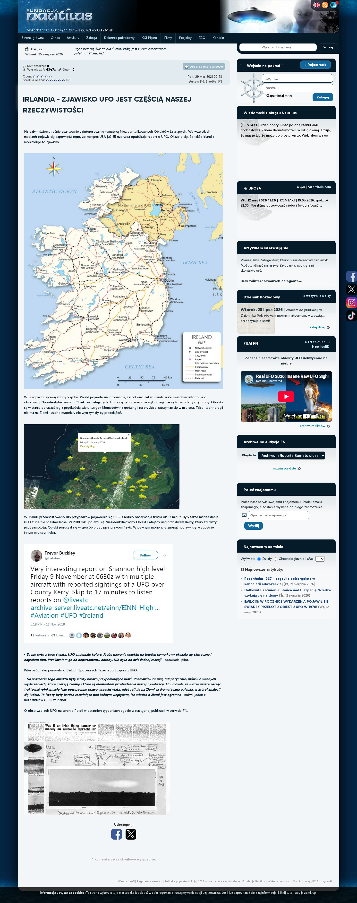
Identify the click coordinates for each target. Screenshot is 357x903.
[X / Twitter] (131, 834)
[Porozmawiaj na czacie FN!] (333, 5)
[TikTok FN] (351, 315)
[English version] (316, 5)
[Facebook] (116, 834)
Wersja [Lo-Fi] (127, 881)
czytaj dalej (317, 327)
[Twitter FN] (351, 289)
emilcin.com (322, 187)
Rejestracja (317, 64)
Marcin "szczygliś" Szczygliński (312, 881)
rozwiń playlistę (285, 468)
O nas (55, 37)
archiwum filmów (313, 426)
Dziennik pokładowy (119, 37)
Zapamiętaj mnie (279, 95)
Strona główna (33, 37)
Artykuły (73, 37)
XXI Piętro (149, 37)
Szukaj (328, 47)
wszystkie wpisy (318, 296)
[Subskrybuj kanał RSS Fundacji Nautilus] (325, 5)
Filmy (168, 37)
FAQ (202, 37)
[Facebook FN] (351, 276)
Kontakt (218, 37)
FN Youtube (316, 342)
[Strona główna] (77, 31)
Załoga (91, 37)
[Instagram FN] (351, 302)
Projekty (185, 37)
